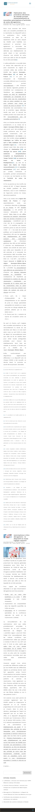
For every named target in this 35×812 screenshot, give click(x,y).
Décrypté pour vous (21, 24)
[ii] (4, 373)
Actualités (20, 23)
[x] (4, 487)
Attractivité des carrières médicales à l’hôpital (16, 802)
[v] (4, 420)
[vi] (4, 426)
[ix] (4, 479)
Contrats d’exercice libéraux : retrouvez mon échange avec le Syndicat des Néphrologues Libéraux (15, 787)
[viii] (4, 468)
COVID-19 (7, 24)
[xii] (4, 524)
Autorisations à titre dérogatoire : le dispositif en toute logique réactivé (22, 537)
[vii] (4, 448)
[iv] (4, 415)
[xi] (4, 502)
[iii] (4, 399)
